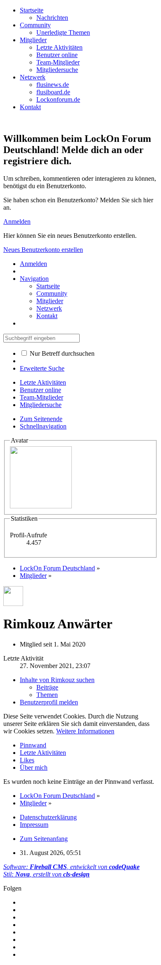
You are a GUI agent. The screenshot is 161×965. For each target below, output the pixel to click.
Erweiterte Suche (42, 368)
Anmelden (17, 221)
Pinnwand (33, 745)
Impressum (34, 824)
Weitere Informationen (85, 731)
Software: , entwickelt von (71, 866)
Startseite (31, 10)
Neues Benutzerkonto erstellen (43, 249)
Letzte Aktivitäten (43, 752)
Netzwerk (32, 77)
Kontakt (30, 106)
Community (35, 25)
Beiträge (47, 687)
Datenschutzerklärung (48, 817)
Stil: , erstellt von (46, 874)
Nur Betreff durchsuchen (61, 353)
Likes (27, 760)
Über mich (33, 767)
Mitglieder (33, 39)
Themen (47, 694)
